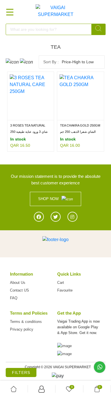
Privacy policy (21, 329)
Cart (60, 282)
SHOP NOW (48, 199)
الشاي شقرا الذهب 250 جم (78, 131)
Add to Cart (19, 116)
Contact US (19, 290)
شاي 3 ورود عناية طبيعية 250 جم (29, 132)
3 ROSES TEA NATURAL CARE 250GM (27, 126)
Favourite (65, 290)
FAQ (13, 298)
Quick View (42, 116)
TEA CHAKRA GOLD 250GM (80, 125)
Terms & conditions (26, 321)
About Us (17, 282)
